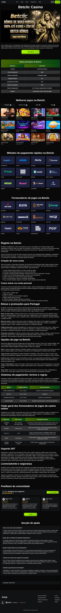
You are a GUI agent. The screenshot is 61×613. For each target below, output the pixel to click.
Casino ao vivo (22, 104)
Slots (52, 104)
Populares (7, 104)
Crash (37, 104)
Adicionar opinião (52, 492)
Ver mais (30, 514)
